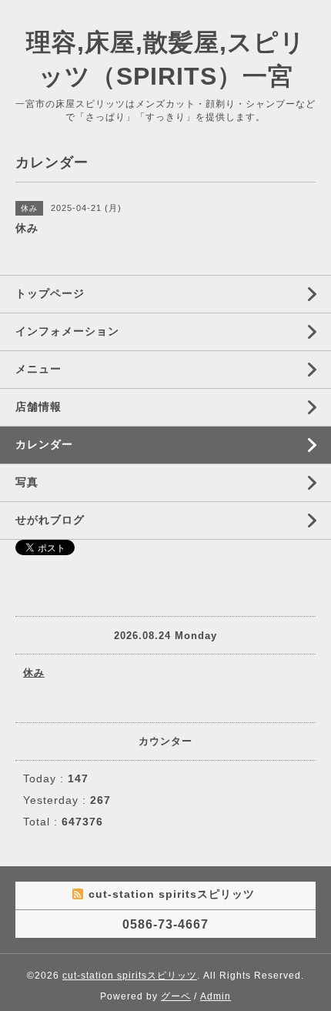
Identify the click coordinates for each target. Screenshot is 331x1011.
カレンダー (44, 444)
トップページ (50, 293)
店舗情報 (38, 406)
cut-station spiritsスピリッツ (129, 975)
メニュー (38, 369)
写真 (26, 482)
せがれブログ (50, 520)
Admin (215, 996)
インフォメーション (67, 331)
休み (34, 672)
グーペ (176, 996)
